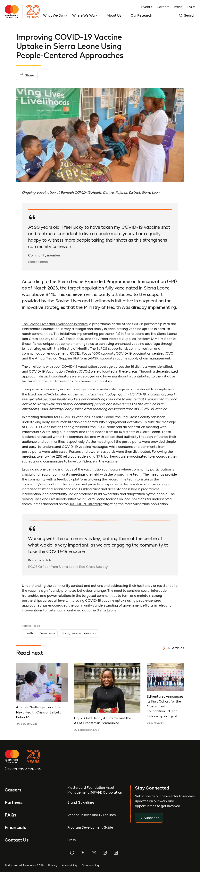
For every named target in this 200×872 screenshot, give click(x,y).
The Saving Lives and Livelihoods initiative (55, 324)
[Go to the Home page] (24, 11)
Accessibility (69, 865)
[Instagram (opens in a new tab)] (105, 852)
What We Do (53, 15)
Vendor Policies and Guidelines (91, 815)
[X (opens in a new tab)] (83, 852)
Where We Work (84, 15)
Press (178, 7)
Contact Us (17, 840)
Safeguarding (90, 865)
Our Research (141, 15)
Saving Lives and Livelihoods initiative (94, 301)
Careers (163, 7)
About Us (114, 15)
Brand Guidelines (80, 802)
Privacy (52, 865)
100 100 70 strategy (86, 504)
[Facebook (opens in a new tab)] (72, 852)
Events (146, 7)
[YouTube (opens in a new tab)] (94, 852)
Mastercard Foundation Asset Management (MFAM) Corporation (94, 790)
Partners (13, 802)
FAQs (191, 7)
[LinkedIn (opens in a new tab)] (116, 852)
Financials (15, 827)
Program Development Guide (90, 827)
